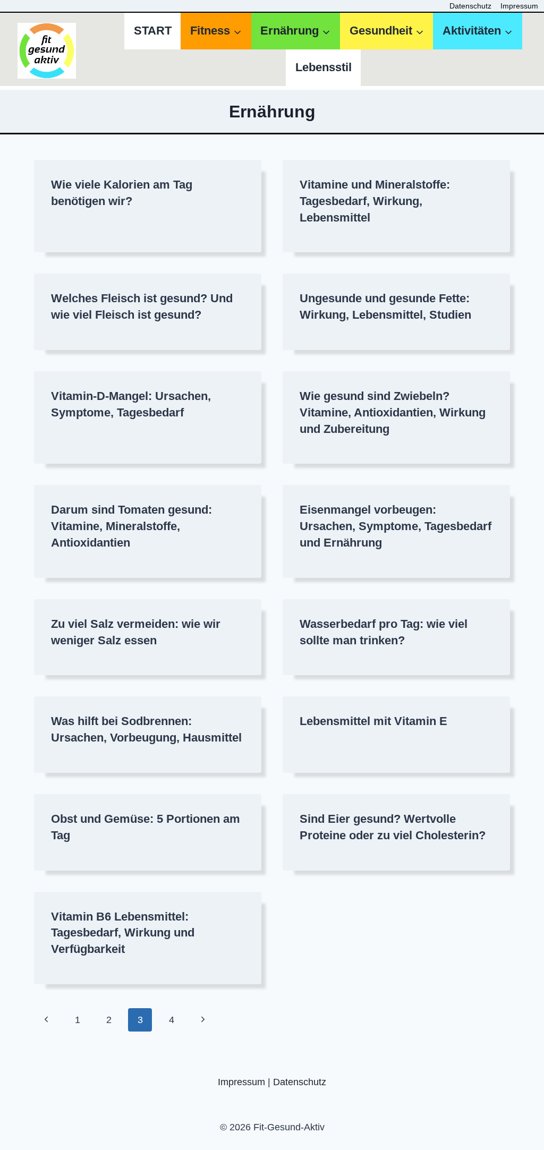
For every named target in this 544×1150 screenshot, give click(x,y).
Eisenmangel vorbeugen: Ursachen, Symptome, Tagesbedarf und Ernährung (395, 526)
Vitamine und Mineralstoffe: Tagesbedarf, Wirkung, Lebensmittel (375, 201)
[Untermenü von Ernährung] (295, 31)
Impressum (519, 6)
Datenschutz (470, 6)
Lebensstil (323, 67)
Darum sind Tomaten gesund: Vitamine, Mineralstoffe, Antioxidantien (131, 526)
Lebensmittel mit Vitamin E (373, 721)
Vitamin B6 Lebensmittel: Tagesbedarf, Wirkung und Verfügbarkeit (122, 933)
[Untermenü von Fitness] (216, 31)
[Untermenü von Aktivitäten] (477, 31)
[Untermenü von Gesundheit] (386, 31)
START (153, 30)
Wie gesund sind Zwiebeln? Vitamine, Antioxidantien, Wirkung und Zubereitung (393, 412)
